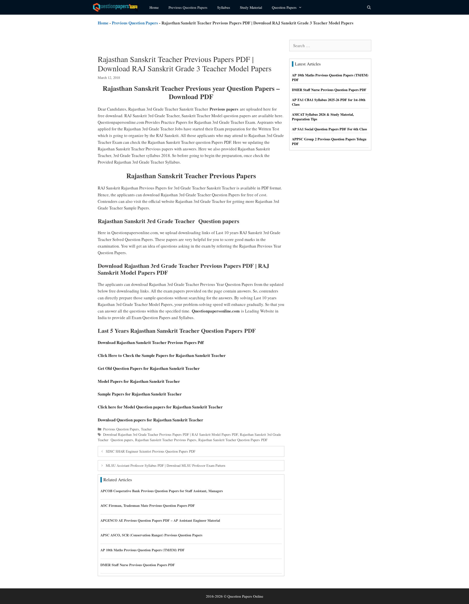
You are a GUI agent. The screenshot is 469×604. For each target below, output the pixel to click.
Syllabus (223, 7)
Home (154, 7)
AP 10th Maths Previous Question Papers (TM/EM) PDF (142, 549)
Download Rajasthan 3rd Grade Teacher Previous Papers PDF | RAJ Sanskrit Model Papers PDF (170, 434)
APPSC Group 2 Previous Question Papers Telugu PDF (329, 141)
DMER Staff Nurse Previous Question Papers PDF (137, 564)
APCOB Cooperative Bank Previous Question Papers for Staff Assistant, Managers (161, 490)
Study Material (251, 7)
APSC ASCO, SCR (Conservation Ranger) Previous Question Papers (151, 535)
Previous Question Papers (188, 7)
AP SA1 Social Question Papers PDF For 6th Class (329, 129)
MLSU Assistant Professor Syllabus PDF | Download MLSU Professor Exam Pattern (165, 465)
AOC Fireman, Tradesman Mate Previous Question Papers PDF (147, 505)
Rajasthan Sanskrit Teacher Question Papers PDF (232, 439)
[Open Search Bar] (369, 7)
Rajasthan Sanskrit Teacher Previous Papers (165, 439)
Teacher (146, 429)
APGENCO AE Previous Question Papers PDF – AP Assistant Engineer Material (160, 520)
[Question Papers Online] (117, 7)
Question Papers (284, 7)
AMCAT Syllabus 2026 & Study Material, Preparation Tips (323, 117)
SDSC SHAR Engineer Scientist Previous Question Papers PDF (150, 451)
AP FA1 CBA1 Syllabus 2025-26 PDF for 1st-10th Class (328, 102)
